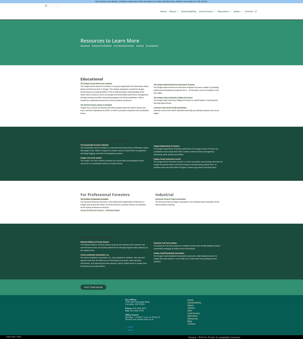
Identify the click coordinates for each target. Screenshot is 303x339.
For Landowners (152, 46)
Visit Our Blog (93, 287)
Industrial (140, 46)
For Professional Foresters (124, 46)
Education (223, 11)
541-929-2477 (139, 308)
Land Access (206, 11)
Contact (249, 11)
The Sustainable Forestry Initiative (94, 145)
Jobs (190, 310)
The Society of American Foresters (94, 199)
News (237, 11)
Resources (193, 318)
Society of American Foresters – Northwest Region (100, 210)
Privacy (192, 337)
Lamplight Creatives (229, 337)
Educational (85, 46)
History (191, 308)
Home (163, 11)
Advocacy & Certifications (102, 46)
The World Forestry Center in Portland (96, 105)
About (172, 11)
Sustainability (188, 11)
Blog (190, 321)
